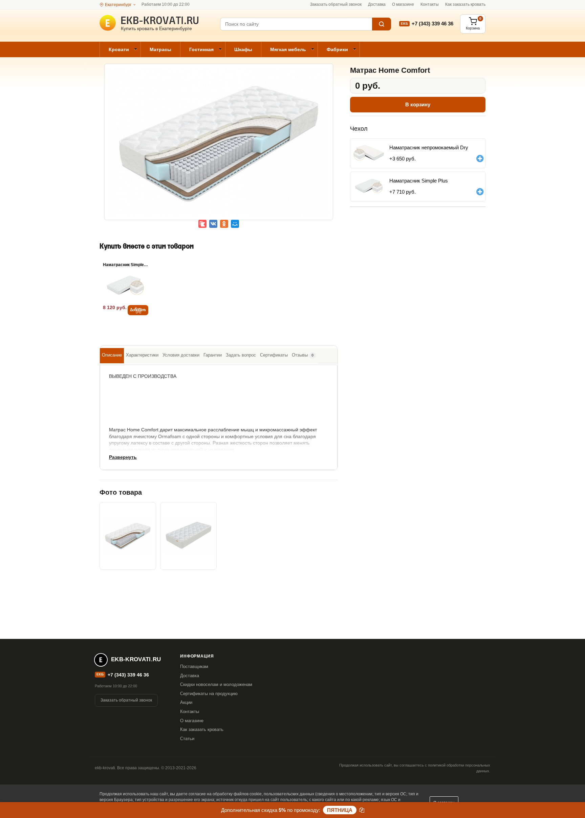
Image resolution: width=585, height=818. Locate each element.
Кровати (119, 49)
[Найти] (381, 24)
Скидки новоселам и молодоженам (216, 684)
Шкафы (243, 49)
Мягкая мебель (288, 49)
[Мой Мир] (235, 224)
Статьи (187, 738)
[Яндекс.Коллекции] (202, 224)
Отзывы (302, 355)
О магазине (403, 4)
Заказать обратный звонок (336, 4)
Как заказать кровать (465, 4)
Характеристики (142, 355)
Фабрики (337, 49)
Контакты (429, 4)
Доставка (377, 4)
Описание (112, 355)
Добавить (138, 310)
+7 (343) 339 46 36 (432, 23)
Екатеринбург (118, 4)
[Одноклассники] (224, 224)
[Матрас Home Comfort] (218, 147)
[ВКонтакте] (213, 224)
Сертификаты (274, 355)
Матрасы (160, 49)
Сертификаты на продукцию (209, 693)
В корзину (417, 104)
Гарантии (212, 355)
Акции (186, 702)
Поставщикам (194, 666)
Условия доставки (180, 355)
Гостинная (201, 49)
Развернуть (123, 457)
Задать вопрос (241, 355)
